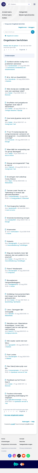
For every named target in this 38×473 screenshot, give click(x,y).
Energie (7, 142)
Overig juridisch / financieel (20, 198)
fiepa (10, 181)
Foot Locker (11, 354)
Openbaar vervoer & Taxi (19, 372)
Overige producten (11, 333)
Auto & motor (9, 155)
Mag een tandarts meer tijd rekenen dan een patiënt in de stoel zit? (16, 255)
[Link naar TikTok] (19, 456)
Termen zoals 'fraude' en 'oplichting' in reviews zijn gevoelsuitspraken (15, 192)
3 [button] (8, 49)
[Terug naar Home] (3, 4)
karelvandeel (12, 66)
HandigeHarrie (13, 284)
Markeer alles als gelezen (11, 46)
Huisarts (10, 241)
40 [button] (16, 49)
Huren (9, 233)
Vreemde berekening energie (18, 218)
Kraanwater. (11, 229)
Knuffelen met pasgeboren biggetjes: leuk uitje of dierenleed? (16, 105)
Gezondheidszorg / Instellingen (17, 245)
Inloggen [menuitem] (31, 27)
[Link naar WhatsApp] (28, 456)
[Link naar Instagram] (14, 456)
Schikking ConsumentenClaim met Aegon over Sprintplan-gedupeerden (17, 296)
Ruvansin (11, 140)
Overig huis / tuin (10, 124)
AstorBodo (11, 79)
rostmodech (15, 232)
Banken (8, 81)
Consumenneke (13, 196)
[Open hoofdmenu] (34, 4)
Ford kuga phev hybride (16, 206)
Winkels (8, 358)
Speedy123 (11, 345)
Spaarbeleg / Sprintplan (13, 302)
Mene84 (11, 314)
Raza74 (10, 331)
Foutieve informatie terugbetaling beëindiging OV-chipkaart (16, 396)
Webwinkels (9, 183)
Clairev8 (11, 167)
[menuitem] (25, 421)
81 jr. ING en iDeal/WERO (16, 77)
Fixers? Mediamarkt (14, 269)
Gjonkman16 (12, 208)
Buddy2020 (12, 220)
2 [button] (6, 49)
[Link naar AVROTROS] (16, 464)
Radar (10, 93)
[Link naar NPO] (22, 464)
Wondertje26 (12, 243)
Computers (11, 272)
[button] (29, 4)
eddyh (10, 153)
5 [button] (13, 49)
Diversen (7, 95)
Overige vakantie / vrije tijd (13, 110)
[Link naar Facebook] (10, 456)
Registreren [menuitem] (23, 27)
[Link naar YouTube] (23, 456)
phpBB (13, 424)
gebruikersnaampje (14, 400)
